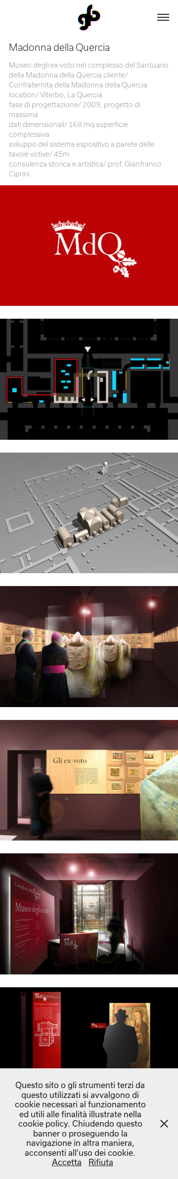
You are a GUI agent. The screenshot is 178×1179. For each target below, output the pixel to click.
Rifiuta (101, 1162)
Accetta (67, 1162)
